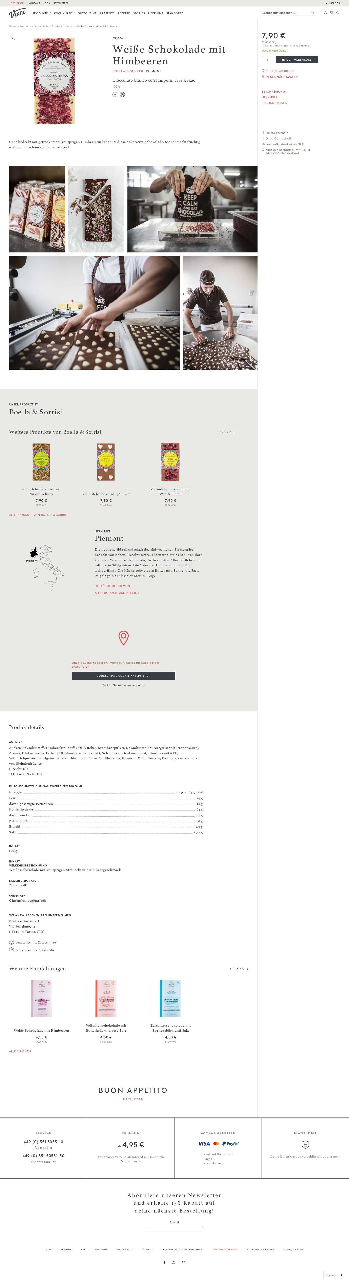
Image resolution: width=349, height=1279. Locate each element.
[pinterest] (183, 1262)
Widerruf (148, 1249)
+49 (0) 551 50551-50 (44, 1155)
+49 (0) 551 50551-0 (43, 1141)
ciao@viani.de (293, 1249)
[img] (17, 13)
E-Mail (174, 1222)
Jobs (48, 1249)
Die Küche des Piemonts (114, 586)
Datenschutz (125, 1249)
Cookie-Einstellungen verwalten (123, 685)
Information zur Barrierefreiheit (183, 1249)
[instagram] (173, 1262)
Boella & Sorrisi (128, 71)
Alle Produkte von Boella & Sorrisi (38, 514)
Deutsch (331, 1275)
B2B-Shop (17, 3)
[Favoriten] (331, 13)
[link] (42, 13)
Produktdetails (274, 102)
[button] (325, 13)
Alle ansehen (20, 1051)
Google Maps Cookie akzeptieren (124, 675)
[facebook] (164, 1262)
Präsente (66, 1249)
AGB (83, 1249)
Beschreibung (273, 91)
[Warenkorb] (337, 13)
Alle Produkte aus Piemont (117, 592)
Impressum (101, 1249)
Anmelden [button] (333, 3)
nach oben (133, 1099)
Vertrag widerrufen (225, 1249)
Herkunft (270, 97)
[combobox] (334, 1275)
